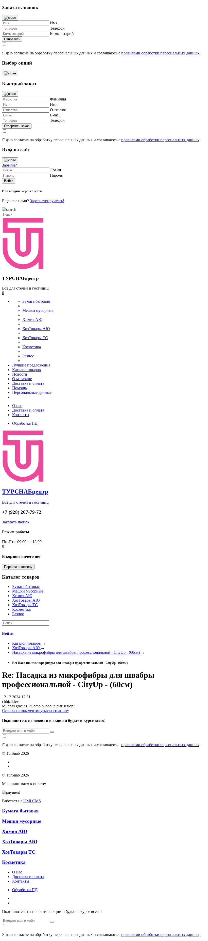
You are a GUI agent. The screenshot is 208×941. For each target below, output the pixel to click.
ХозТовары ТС (35, 338)
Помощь (19, 388)
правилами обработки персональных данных (160, 53)
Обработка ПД (25, 423)
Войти (7, 633)
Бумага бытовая (36, 301)
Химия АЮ (32, 319)
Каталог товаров (26, 369)
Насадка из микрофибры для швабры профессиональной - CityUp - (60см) (76, 652)
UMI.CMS (32, 801)
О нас (17, 405)
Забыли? (9, 165)
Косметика (31, 347)
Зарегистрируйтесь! (47, 201)
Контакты (20, 415)
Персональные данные (31, 392)
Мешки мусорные (37, 310)
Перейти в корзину (18, 567)
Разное (28, 356)
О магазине (22, 379)
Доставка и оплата (28, 383)
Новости (19, 374)
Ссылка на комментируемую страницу (35, 710)
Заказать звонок (15, 522)
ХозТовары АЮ (36, 328)
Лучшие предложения (31, 365)
